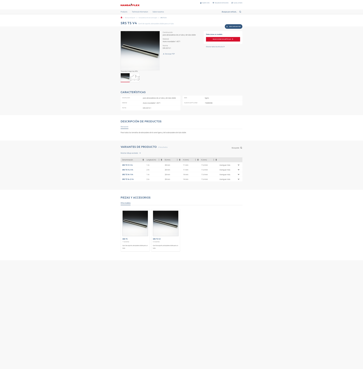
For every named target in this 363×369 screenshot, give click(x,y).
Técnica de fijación (130, 18)
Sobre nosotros (158, 12)
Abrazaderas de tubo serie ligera (147, 18)
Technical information (140, 12)
